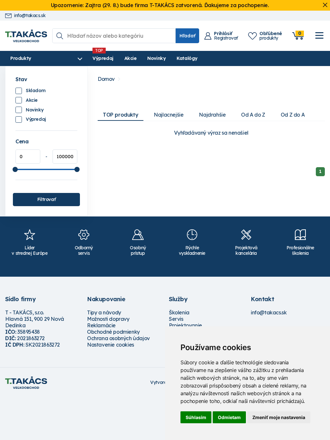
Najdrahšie (212, 114)
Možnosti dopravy (108, 319)
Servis (176, 319)
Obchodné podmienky (113, 332)
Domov (106, 79)
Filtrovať (46, 199)
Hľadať (187, 36)
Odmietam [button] (229, 417)
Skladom (35, 90)
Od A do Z (253, 114)
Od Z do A (293, 114)
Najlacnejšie (168, 114)
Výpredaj (102, 58)
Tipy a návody (104, 312)
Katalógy (187, 58)
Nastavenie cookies (110, 344)
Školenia (179, 312)
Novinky (156, 58)
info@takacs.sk (29, 15)
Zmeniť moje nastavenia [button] (278, 417)
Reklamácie (101, 325)
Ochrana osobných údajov (118, 338)
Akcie (130, 58)
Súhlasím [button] (196, 417)
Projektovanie (185, 325)
